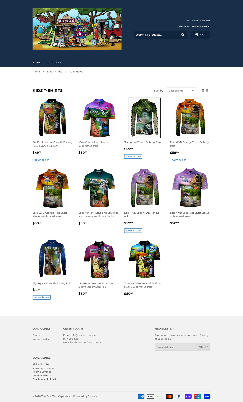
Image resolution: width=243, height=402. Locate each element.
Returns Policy (41, 339)
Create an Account (200, 26)
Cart (203, 34)
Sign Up (203, 347)
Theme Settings (42, 371)
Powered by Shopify (85, 396)
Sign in (182, 26)
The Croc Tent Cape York (55, 396)
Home (37, 62)
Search (37, 335)
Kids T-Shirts (54, 71)
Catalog (53, 62)
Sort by (158, 90)
